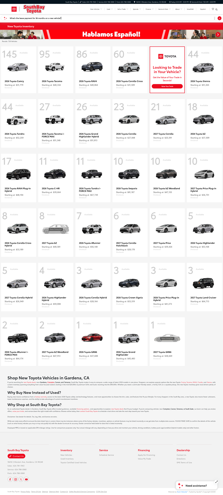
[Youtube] (26, 479)
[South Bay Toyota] (29, 8)
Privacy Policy (25, 491)
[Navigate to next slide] (221, 34)
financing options (83, 409)
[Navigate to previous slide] (2, 34)
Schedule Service (106, 455)
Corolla (200, 382)
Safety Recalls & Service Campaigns (82, 491)
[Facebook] (10, 479)
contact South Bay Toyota (89, 411)
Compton (50, 382)
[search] (216, 9)
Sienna (209, 382)
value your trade (18, 411)
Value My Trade (144, 458)
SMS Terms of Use (184, 462)
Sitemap (45, 491)
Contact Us (18, 456)
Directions (181, 458)
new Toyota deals (29, 382)
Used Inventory (67, 458)
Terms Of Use (36, 491)
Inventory (66, 450)
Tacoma (189, 382)
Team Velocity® (182, 492)
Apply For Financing (146, 455)
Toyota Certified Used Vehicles (74, 462)
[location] (134, 2)
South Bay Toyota (13, 491)
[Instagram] (15, 479)
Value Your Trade (167, 86)
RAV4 (195, 382)
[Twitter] (20, 479)
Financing (144, 450)
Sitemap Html (54, 491)
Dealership (183, 450)
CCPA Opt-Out (101, 491)
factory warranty (40, 397)
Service (103, 450)
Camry (183, 382)
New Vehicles (66, 455)
